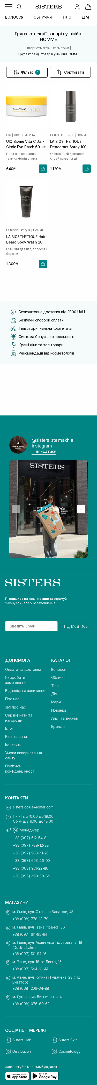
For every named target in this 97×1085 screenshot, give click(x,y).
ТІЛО (66, 17)
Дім (54, 693)
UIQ (8, 135)
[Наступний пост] (81, 509)
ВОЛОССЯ (14, 17)
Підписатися (44, 451)
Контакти (13, 745)
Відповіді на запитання (25, 690)
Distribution (21, 1051)
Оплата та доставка (23, 669)
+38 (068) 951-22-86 (30, 868)
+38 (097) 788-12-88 (31, 845)
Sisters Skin (68, 1040)
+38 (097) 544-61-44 (30, 969)
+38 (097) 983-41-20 (31, 853)
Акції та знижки (64, 718)
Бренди (58, 726)
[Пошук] (19, 6)
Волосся (58, 669)
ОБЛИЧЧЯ (43, 17)
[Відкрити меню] (8, 6)
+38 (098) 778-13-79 (30, 919)
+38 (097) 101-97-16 (29, 954)
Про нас (12, 699)
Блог (9, 728)
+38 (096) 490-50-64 (31, 876)
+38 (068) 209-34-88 (30, 988)
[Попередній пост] (16, 509)
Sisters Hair (21, 1040)
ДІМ (85, 17)
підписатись (76, 626)
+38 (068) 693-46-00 (31, 860)
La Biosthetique (62, 135)
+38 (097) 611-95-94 (29, 934)
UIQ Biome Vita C (26, 135)
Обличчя (58, 677)
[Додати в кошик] (43, 168)
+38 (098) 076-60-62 (30, 1004)
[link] (88, 6)
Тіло (55, 685)
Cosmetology (69, 1051)
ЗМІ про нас (15, 707)
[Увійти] (77, 6)
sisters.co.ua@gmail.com (33, 807)
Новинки (58, 710)
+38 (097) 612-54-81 (30, 838)
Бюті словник (16, 736)
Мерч (56, 702)
